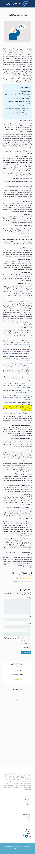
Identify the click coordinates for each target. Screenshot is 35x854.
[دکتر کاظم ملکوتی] (17, 4)
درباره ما (28, 829)
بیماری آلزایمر (29, 49)
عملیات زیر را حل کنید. (25, 643)
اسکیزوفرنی (27, 799)
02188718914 (17, 679)
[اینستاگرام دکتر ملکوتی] (30, 837)
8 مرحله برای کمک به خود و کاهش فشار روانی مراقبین (17, 108)
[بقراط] (23, 837)
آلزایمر (14, 53)
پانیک (28, 801)
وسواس (28, 803)
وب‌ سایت (29, 631)
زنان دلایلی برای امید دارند (22, 110)
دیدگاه (29, 598)
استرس (25, 372)
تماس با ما (27, 831)
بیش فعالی (27, 805)
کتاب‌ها (28, 833)
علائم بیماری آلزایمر (27, 428)
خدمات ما (28, 818)
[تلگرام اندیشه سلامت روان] (26, 837)
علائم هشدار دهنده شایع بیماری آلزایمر (21, 99)
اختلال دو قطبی (26, 814)
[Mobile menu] (3, 3)
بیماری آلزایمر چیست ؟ (25, 91)
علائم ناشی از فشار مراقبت (22, 105)
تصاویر (28, 820)
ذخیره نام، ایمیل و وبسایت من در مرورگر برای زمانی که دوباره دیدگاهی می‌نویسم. (17, 639)
